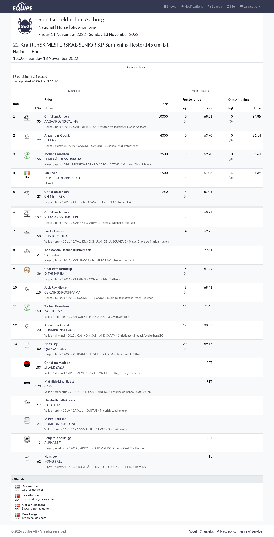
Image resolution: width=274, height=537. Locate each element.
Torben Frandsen (56, 154)
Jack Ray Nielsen (56, 287)
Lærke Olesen (54, 231)
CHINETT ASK (54, 196)
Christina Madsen (57, 362)
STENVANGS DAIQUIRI (61, 217)
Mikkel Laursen (55, 419)
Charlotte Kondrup (58, 269)
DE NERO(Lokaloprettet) (62, 178)
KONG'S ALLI (53, 461)
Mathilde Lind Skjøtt (59, 381)
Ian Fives (50, 173)
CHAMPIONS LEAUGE (60, 330)
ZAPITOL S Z (53, 311)
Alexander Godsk (57, 135)
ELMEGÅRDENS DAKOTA (62, 159)
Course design (137, 67)
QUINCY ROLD (55, 349)
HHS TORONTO (55, 236)
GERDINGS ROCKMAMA (62, 292)
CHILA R (50, 140)
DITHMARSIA (54, 273)
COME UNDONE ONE (60, 424)
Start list (74, 91)
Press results (200, 91)
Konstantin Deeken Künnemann (67, 250)
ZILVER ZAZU (54, 367)
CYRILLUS (51, 254)
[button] (250, 6)
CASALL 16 (52, 405)
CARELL (50, 386)
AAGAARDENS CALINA (61, 121)
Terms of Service (250, 531)
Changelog (207, 531)
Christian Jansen (56, 116)
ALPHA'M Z (52, 442)
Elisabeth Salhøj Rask (59, 400)
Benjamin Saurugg (57, 438)
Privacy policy (227, 531)
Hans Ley (51, 344)
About (193, 531)
